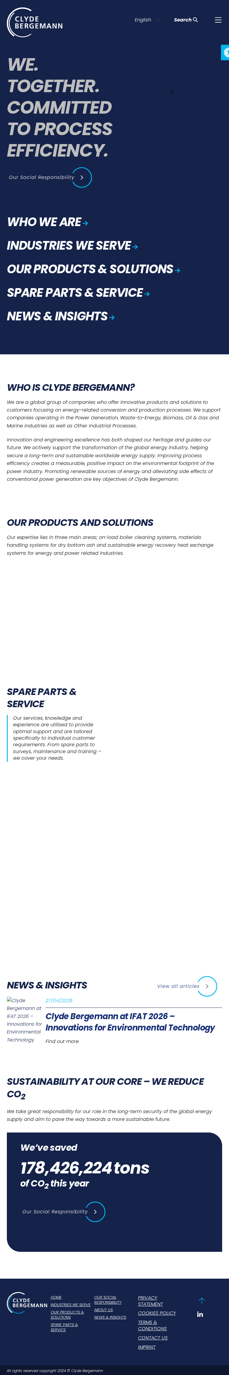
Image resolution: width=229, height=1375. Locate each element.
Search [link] (183, 19)
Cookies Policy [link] (157, 1313)
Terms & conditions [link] (152, 1326)
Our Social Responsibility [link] (107, 1300)
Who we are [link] (44, 222)
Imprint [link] (146, 1347)
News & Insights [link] (57, 316)
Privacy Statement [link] (150, 1301)
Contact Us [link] (153, 1338)
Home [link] (56, 1297)
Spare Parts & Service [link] (75, 292)
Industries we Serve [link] (69, 245)
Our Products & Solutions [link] (90, 269)
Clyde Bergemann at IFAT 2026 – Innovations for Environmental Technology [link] (130, 1022)
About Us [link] (103, 1310)
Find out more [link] (62, 1041)
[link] (218, 19)
